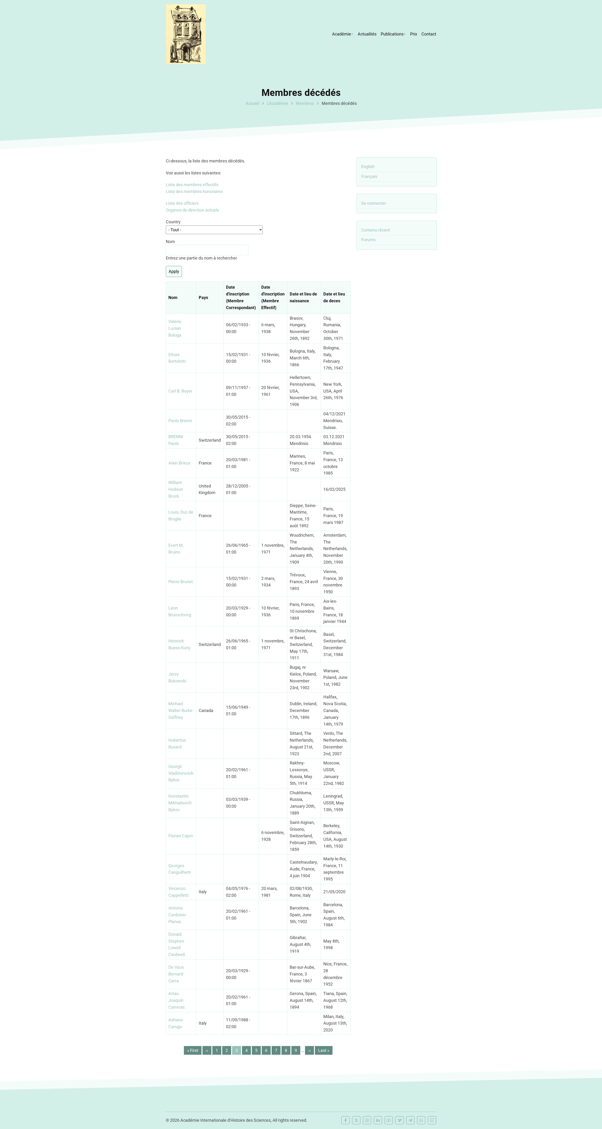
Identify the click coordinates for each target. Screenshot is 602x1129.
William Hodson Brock (175, 489)
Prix (413, 33)
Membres (305, 103)
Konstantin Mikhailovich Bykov (180, 803)
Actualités (367, 33)
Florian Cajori (180, 835)
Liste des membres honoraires (194, 191)
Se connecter (373, 203)
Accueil (252, 103)
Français (369, 176)
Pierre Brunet (180, 581)
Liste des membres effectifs (192, 184)
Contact (428, 33)
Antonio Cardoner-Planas (177, 914)
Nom (170, 241)
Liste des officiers (182, 203)
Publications (392, 33)
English (368, 166)
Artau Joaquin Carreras (176, 1000)
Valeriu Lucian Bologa (174, 328)
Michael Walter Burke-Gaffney (181, 710)
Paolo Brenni (180, 420)
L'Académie (277, 103)
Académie (341, 33)
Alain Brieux (179, 462)
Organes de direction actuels (192, 210)
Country (173, 221)
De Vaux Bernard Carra (176, 974)
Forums (368, 239)
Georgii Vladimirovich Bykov (181, 773)
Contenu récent (375, 230)
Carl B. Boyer (180, 391)
